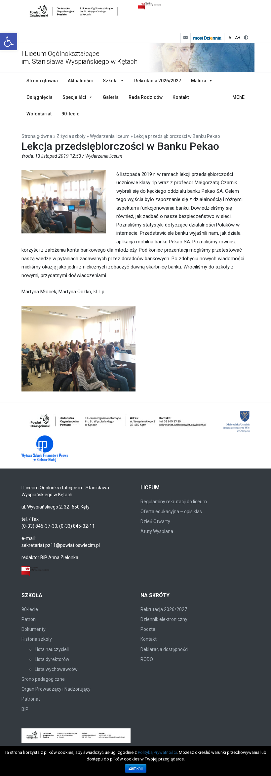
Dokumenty (33, 629)
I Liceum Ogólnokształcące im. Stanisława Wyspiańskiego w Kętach (79, 57)
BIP (24, 709)
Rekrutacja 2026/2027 (157, 80)
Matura (198, 80)
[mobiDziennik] (207, 38)
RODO (146, 659)
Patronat (30, 699)
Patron (28, 619)
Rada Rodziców (146, 97)
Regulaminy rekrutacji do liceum (173, 501)
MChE (238, 97)
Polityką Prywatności (157, 752)
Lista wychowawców (56, 669)
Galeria (111, 97)
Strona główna (42, 80)
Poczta (147, 629)
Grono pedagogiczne (43, 679)
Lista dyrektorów (52, 659)
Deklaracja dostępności (164, 649)
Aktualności (80, 80)
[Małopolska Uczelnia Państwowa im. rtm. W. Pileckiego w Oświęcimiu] (245, 422)
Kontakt (181, 97)
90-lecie (70, 113)
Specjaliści (74, 97)
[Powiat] (118, 422)
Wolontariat (39, 113)
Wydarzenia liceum (110, 136)
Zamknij (136, 768)
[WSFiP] (44, 448)
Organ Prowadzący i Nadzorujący (56, 689)
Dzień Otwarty (155, 521)
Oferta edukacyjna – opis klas (171, 511)
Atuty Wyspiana (156, 531)
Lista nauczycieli (52, 649)
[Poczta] (185, 38)
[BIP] (35, 570)
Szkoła (110, 80)
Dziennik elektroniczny (163, 619)
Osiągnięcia (39, 97)
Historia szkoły (36, 639)
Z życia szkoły (71, 136)
